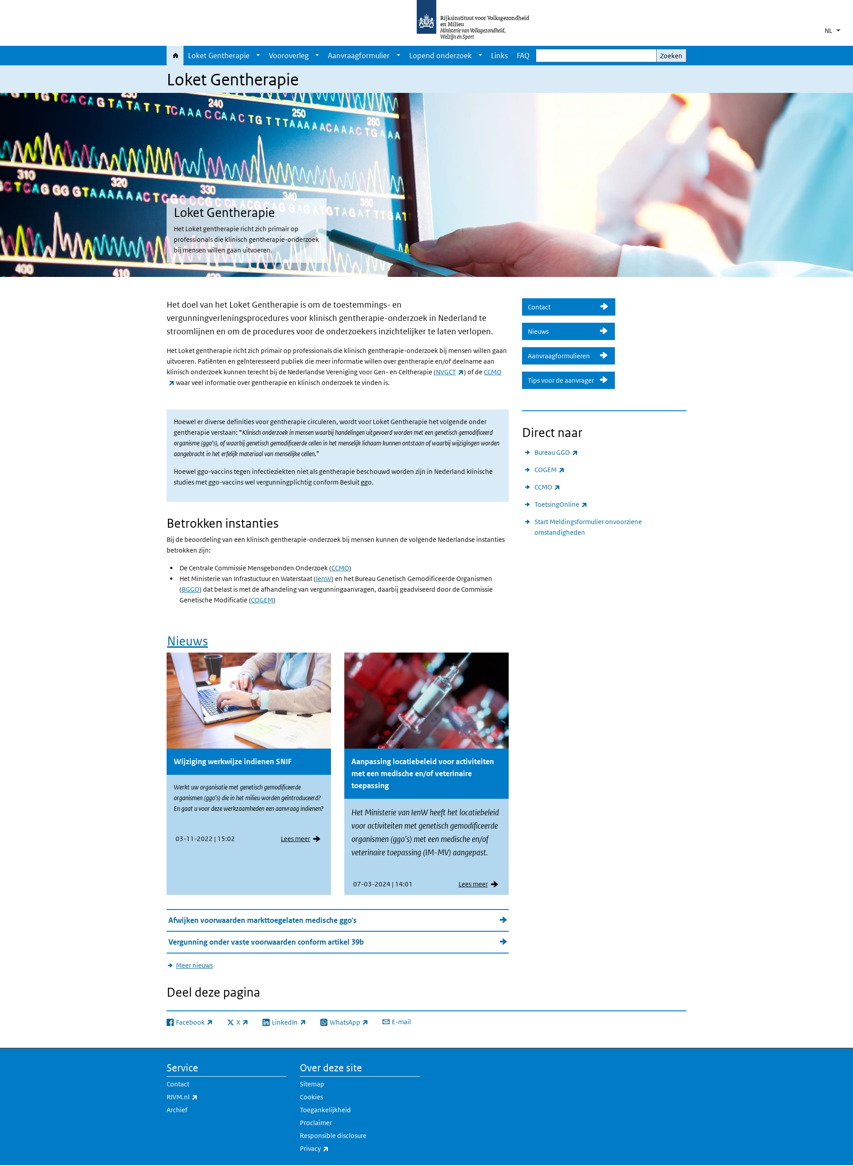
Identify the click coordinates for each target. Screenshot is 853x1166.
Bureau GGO (556, 452)
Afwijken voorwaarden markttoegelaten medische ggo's (262, 920)
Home (175, 55)
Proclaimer (316, 1122)
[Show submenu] (258, 55)
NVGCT (450, 372)
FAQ (523, 55)
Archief (177, 1110)
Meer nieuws (194, 965)
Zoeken (671, 56)
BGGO (190, 589)
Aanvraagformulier (359, 55)
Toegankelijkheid (325, 1110)
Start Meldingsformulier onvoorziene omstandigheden (588, 527)
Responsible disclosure (333, 1135)
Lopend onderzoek (440, 55)
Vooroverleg (289, 55)
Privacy (334, 1148)
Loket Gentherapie (219, 55)
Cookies (311, 1097)
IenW (323, 578)
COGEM (262, 600)
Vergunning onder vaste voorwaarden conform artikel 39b (266, 942)
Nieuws (187, 641)
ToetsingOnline (560, 504)
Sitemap (312, 1084)
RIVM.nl (202, 1096)
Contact (561, 307)
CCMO (340, 568)
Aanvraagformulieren (561, 356)
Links (499, 55)
